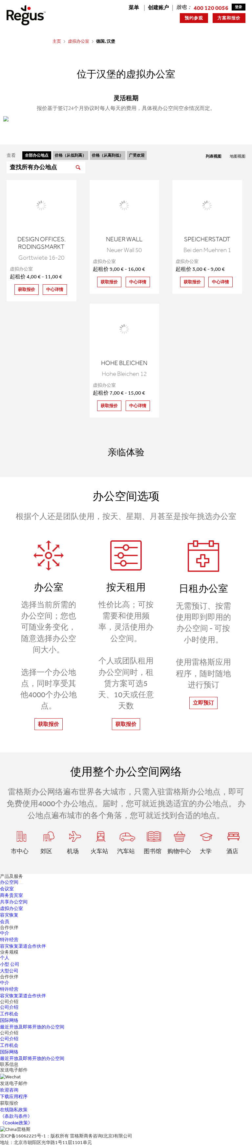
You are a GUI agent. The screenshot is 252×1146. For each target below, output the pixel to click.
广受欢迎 (137, 155)
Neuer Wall (124, 239)
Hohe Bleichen (124, 363)
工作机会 (9, 1014)
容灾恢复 (9, 915)
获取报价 (26, 289)
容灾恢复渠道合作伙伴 (23, 946)
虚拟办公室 (78, 41)
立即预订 (203, 703)
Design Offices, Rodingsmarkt (41, 242)
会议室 (7, 889)
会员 (4, 921)
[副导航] (21, 883)
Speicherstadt (207, 239)
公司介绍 (9, 1007)
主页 (56, 41)
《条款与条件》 (16, 1116)
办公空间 (9, 882)
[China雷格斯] (26, 15)
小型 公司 (9, 964)
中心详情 (54, 289)
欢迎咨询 (9, 1090)
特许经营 (9, 939)
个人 (4, 958)
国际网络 (9, 1020)
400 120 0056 (211, 8)
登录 (238, 7)
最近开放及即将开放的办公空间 (32, 1027)
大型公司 (9, 971)
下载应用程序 (14, 1096)
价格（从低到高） (70, 155)
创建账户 (158, 7)
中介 (4, 933)
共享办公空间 (14, 902)
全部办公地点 (37, 155)
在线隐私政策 (14, 1110)
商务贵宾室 (11, 895)
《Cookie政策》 (16, 1123)
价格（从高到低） (107, 155)
